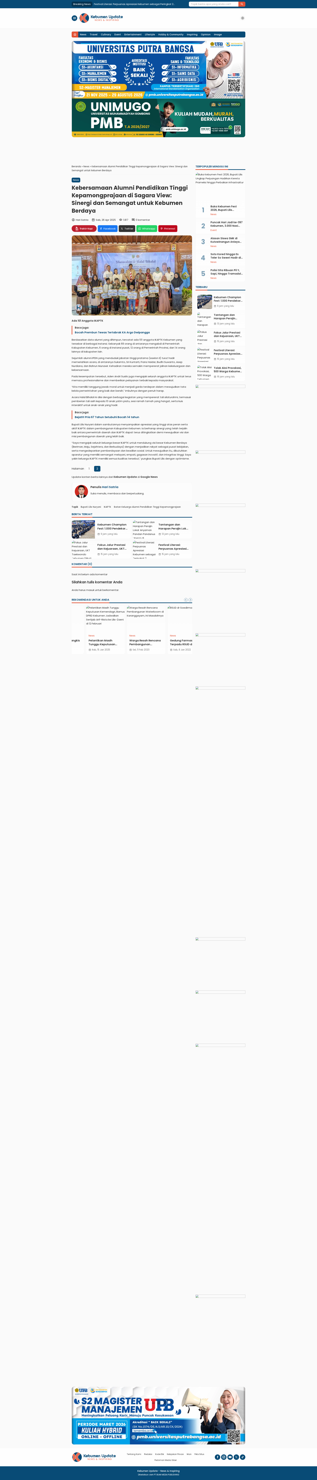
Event (117, 34)
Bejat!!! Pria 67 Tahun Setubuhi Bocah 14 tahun (107, 417)
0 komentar (143, 220)
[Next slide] (190, 600)
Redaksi (148, 1454)
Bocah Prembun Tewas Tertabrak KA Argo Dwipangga (112, 332)
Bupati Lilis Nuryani (91, 507)
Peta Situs (199, 1454)
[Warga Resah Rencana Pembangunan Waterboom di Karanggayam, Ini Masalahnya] (132, 619)
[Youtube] (230, 1457)
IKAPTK (107, 507)
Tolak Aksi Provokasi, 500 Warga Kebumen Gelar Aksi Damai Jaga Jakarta (138, 4)
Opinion (206, 34)
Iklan (189, 1454)
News (83, 34)
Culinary (106, 34)
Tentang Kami (134, 1454)
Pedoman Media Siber (166, 1460)
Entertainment (132, 34)
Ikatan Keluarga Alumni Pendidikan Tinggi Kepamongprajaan (147, 507)
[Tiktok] (242, 1457)
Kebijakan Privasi (175, 1454)
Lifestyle (150, 34)
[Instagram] (224, 1457)
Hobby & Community (170, 34)
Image (218, 34)
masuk (90, 590)
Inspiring (192, 34)
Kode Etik (159, 1454)
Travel (93, 34)
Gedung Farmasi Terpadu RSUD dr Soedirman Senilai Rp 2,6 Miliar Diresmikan (170, 646)
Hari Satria (110, 487)
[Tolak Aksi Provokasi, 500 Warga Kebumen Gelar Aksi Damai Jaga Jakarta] (204, 372)
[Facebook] (217, 1457)
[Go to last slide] (186, 600)
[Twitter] (236, 1457)
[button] (241, 4)
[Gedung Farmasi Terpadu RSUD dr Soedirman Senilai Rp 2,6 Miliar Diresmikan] (172, 619)
